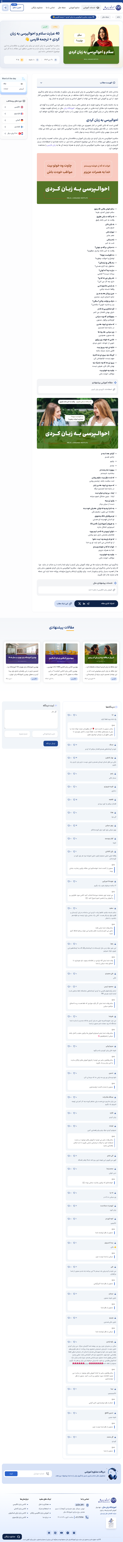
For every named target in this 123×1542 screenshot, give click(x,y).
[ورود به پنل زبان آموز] (5, 7)
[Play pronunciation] (22, 84)
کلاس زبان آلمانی (20, 1509)
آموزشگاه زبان (69, 108)
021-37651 (79, 1517)
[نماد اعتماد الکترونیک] (111, 1523)
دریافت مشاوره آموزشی (95, 1472)
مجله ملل (105, 17)
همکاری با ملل (44, 1504)
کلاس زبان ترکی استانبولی (17, 1513)
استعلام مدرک (44, 1509)
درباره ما (46, 1517)
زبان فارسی (51, 145)
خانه (118, 17)
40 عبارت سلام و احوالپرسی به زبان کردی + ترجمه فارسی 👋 (73, 17)
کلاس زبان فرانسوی (19, 1517)
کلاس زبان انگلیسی (19, 1504)
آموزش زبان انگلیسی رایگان (39, 1513)
